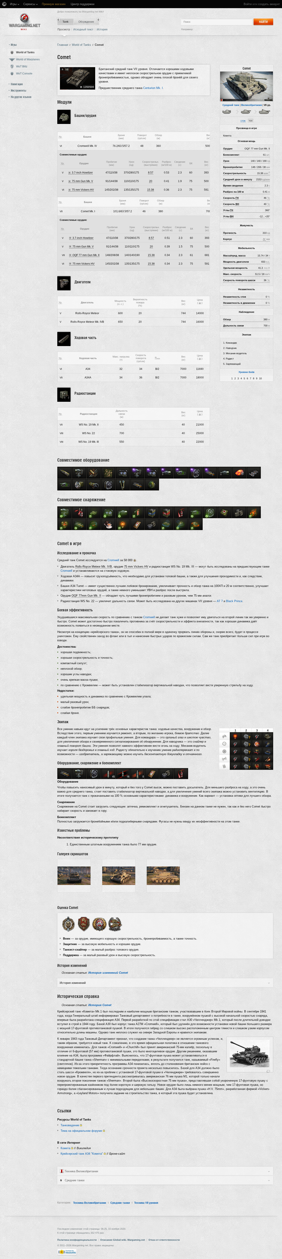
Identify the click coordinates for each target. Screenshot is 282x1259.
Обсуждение (86, 21)
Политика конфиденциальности (77, 1240)
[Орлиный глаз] (267, 736)
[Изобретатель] (267, 758)
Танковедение (70, 1125)
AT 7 (220, 601)
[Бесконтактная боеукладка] (257, 766)
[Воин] (68, 923)
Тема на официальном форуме (81, 1130)
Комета (65, 1148)
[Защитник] (83, 923)
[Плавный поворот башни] (267, 743)
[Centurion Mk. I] (265, 111)
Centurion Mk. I (153, 88)
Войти (248, 4)
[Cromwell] (228, 111)
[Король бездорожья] (257, 751)
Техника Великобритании (89, 1202)
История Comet (99, 1005)
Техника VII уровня (146, 1202)
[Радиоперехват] (257, 758)
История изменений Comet (108, 972)
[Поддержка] (115, 923)
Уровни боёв (246, 372)
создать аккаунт (269, 4)
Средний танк (231, 105)
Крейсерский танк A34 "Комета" (82, 1153)
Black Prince (234, 601)
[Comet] (246, 86)
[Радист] (224, 758)
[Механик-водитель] (224, 751)
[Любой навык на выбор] (247, 735)
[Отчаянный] (267, 766)
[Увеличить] (268, 1071)
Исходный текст (83, 29)
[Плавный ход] (267, 751)
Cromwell (113, 560)
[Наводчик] (224, 743)
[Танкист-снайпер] (99, 923)
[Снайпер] (257, 743)
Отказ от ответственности (164, 1240)
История (102, 29)
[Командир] (224, 736)
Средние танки (120, 1202)
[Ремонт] (257, 736)
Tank (66, 21)
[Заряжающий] (224, 766)
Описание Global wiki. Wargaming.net (122, 1240)
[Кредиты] (200, 303)
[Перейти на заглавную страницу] (25, 21)
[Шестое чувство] (235, 736)
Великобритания (251, 105)
